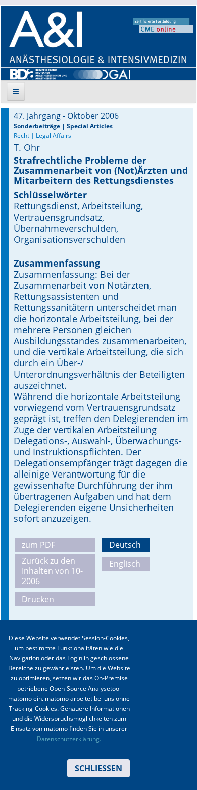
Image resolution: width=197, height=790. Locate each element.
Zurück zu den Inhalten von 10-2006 (52, 571)
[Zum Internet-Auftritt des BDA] (38, 73)
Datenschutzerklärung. (69, 738)
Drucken (38, 599)
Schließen (98, 768)
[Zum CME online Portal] (163, 24)
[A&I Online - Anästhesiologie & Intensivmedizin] (97, 37)
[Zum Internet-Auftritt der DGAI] (101, 73)
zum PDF (38, 545)
